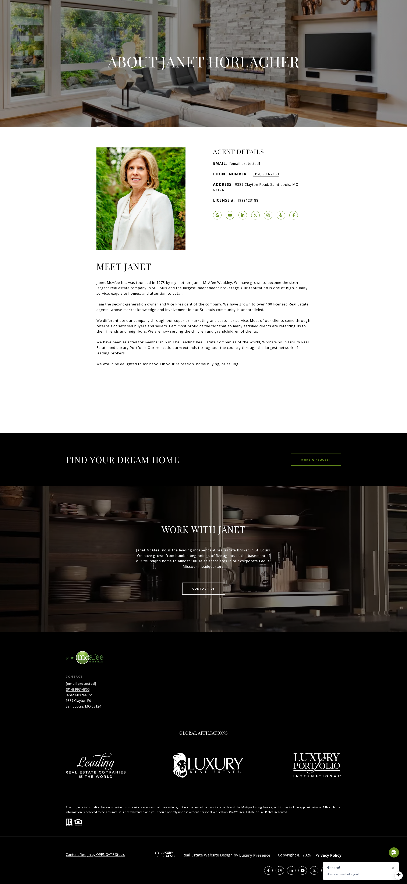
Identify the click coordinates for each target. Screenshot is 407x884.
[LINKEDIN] (242, 215)
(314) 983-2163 (266, 174)
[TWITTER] (255, 215)
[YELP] (281, 215)
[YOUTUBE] (230, 215)
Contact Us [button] (203, 589)
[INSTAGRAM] (268, 215)
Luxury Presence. (255, 855)
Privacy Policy (328, 855)
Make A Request (316, 460)
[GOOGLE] (217, 215)
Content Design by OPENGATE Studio (95, 854)
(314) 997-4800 (77, 689)
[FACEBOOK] (293, 215)
